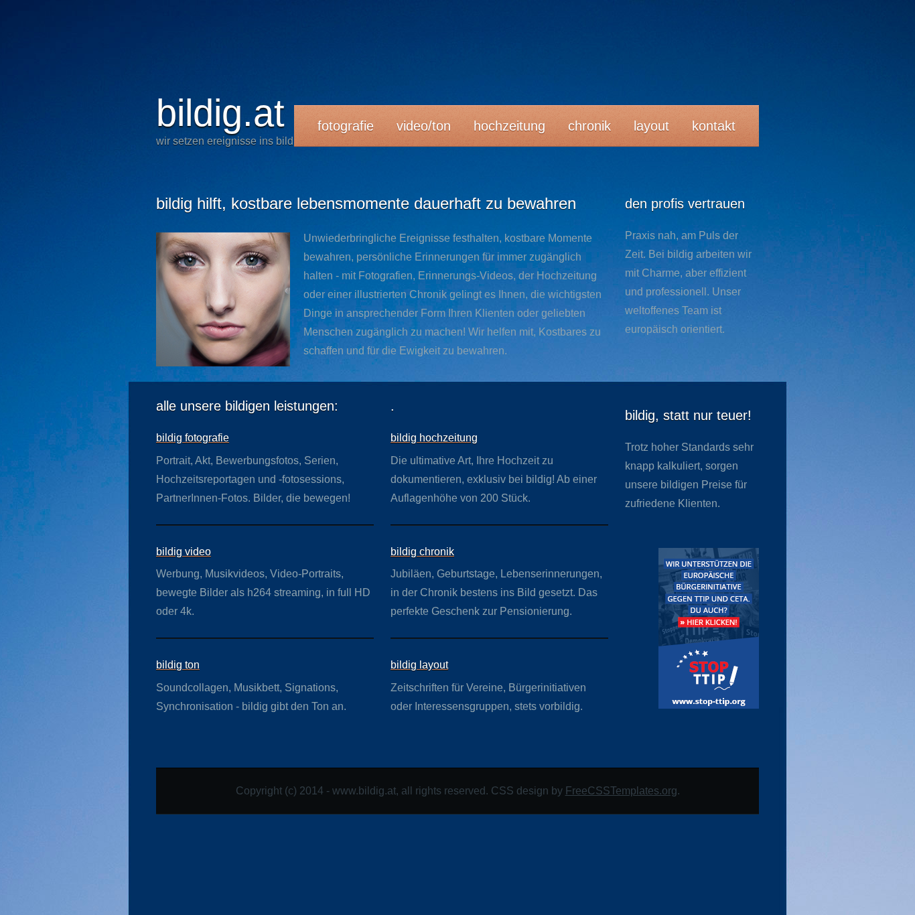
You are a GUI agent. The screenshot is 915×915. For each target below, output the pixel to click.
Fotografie (346, 126)
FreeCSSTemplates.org (621, 790)
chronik (589, 126)
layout (651, 126)
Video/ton (424, 126)
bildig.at (220, 113)
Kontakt (713, 126)
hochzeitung (509, 126)
